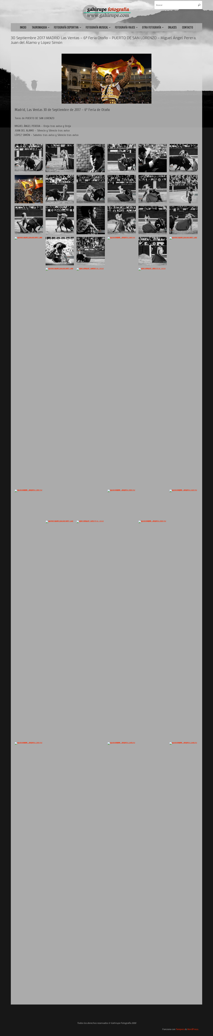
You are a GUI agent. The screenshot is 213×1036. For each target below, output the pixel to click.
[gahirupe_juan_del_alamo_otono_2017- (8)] (29, 362)
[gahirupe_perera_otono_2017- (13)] (29, 189)
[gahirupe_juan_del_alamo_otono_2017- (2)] (183, 362)
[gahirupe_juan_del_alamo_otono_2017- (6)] (183, 220)
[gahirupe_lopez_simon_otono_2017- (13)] (121, 867)
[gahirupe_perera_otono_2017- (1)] (91, 220)
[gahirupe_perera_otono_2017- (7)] (91, 645)
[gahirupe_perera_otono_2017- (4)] (60, 220)
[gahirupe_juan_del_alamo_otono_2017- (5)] (152, 220)
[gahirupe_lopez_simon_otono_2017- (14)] (91, 251)
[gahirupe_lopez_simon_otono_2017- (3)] (29, 867)
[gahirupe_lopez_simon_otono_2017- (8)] (152, 645)
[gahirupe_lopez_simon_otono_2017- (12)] (183, 867)
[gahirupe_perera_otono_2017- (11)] (183, 189)
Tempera (180, 1029)
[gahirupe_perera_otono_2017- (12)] (91, 393)
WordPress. (193, 1029)
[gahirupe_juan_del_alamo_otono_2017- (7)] (91, 189)
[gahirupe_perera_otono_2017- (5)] (60, 189)
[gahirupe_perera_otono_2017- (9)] (183, 158)
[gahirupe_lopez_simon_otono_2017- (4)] (121, 220)
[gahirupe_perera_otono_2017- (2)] (152, 158)
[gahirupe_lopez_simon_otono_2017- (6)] (121, 614)
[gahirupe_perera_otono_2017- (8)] (121, 158)
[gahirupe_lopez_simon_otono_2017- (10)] (60, 158)
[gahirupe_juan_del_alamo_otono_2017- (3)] (60, 393)
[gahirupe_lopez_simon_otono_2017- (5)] (152, 251)
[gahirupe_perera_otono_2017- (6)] (152, 393)
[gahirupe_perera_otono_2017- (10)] (29, 220)
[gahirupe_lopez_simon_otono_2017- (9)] (29, 614)
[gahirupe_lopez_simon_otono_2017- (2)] (121, 362)
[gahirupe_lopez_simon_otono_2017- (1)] (91, 158)
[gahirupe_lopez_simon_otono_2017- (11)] (29, 158)
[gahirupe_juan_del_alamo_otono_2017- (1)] (60, 645)
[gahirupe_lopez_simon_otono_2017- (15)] (121, 189)
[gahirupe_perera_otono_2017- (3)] (60, 251)
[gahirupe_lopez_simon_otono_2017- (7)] (183, 614)
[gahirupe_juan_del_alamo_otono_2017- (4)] (152, 189)
